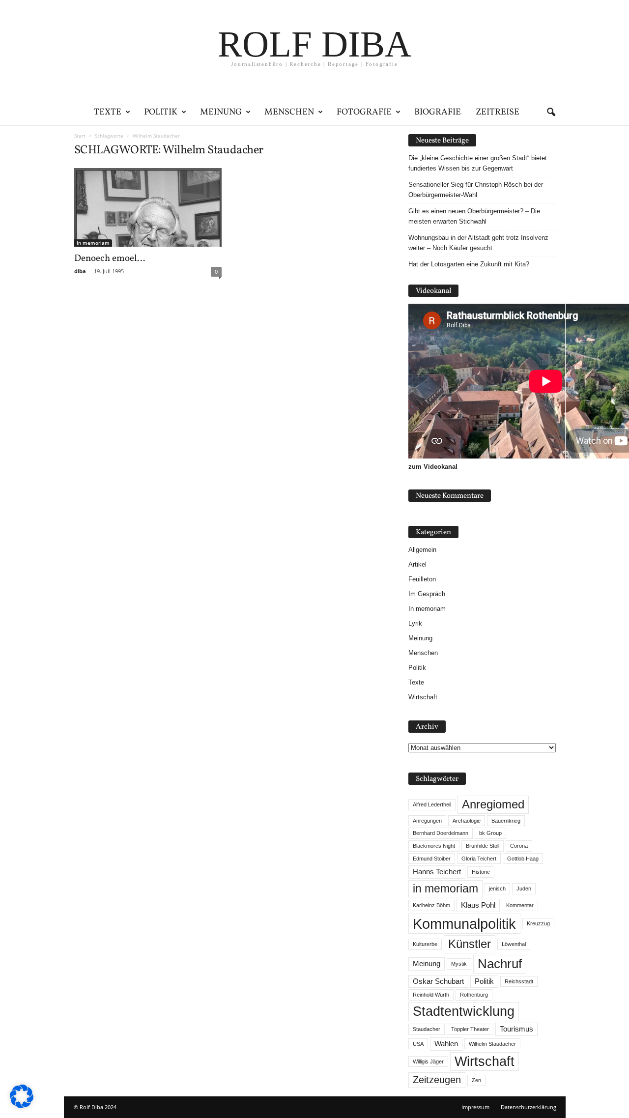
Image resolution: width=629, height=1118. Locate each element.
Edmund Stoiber (432, 858)
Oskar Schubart (438, 981)
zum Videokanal (432, 466)
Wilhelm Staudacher (492, 1044)
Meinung (221, 112)
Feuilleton (422, 579)
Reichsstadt (519, 981)
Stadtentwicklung (464, 1011)
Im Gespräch (426, 594)
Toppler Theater (470, 1029)
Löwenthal (514, 944)
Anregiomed (493, 804)
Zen (476, 1080)
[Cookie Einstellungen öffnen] (21, 1106)
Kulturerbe (425, 944)
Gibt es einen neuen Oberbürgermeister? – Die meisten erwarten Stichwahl (474, 216)
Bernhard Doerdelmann (440, 833)
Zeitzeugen (437, 1079)
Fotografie (364, 112)
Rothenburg (474, 995)
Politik (160, 112)
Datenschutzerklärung (528, 1107)
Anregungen (427, 821)
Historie (481, 872)
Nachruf (500, 964)
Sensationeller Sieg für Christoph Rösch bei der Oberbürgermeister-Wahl (475, 190)
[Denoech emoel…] (148, 207)
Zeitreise (497, 112)
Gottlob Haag (523, 858)
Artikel (417, 564)
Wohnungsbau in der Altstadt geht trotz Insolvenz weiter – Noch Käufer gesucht (478, 243)
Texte (107, 112)
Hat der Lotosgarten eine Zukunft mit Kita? (468, 264)
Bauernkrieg (505, 821)
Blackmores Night (434, 846)
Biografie (437, 112)
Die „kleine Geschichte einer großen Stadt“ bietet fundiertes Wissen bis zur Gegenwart (477, 163)
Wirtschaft (422, 697)
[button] (551, 112)
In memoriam (93, 242)
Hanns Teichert (437, 872)
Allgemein (422, 549)
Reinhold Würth (431, 995)
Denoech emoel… (109, 258)
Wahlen (446, 1044)
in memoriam (445, 888)
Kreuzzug (538, 923)
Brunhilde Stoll (482, 846)
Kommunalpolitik (464, 924)
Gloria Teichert (478, 858)
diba (80, 271)
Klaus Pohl (478, 905)
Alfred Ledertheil (432, 804)
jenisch (497, 888)
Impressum (475, 1107)
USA (418, 1044)
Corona (519, 846)
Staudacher (426, 1029)
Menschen (289, 112)
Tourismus (516, 1029)
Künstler (469, 943)
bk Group (490, 833)
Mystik (459, 964)
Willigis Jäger (428, 1061)
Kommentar (520, 905)
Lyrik (415, 623)
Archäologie (467, 821)
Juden (523, 888)
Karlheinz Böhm (431, 905)
